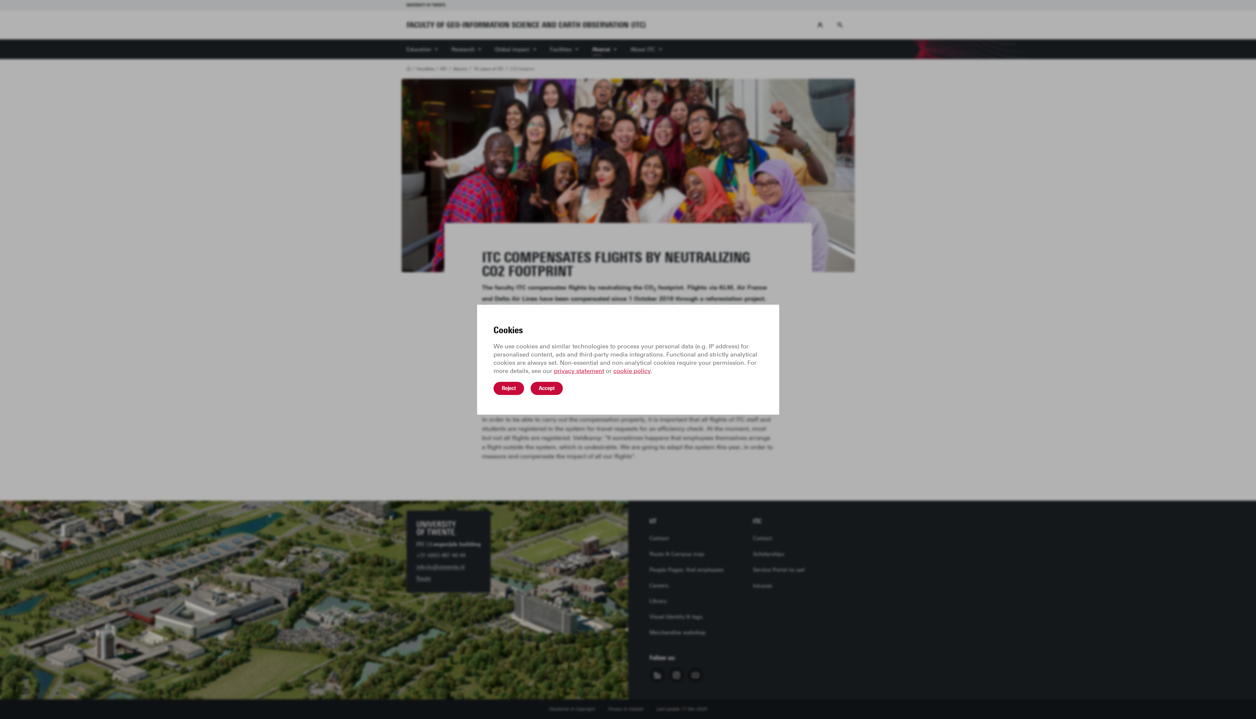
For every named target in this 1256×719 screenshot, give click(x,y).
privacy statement (579, 371)
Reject (509, 388)
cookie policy (631, 371)
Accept (547, 388)
